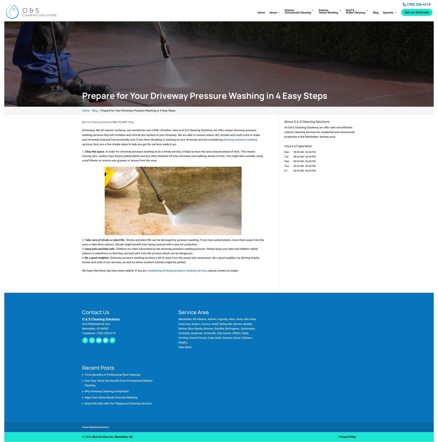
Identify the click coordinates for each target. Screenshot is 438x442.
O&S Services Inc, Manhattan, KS (112, 437)
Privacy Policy (347, 437)
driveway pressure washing (240, 140)
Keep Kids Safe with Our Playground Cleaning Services (118, 403)
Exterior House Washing (328, 12)
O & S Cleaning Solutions (98, 122)
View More (185, 347)
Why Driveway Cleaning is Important (107, 391)
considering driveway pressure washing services (177, 271)
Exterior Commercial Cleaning (298, 12)
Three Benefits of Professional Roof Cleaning (112, 375)
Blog (375, 13)
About (273, 13)
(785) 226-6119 (418, 4)
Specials (388, 13)
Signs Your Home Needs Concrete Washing (111, 397)
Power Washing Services (95, 427)
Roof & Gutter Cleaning (355, 12)
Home (261, 13)
